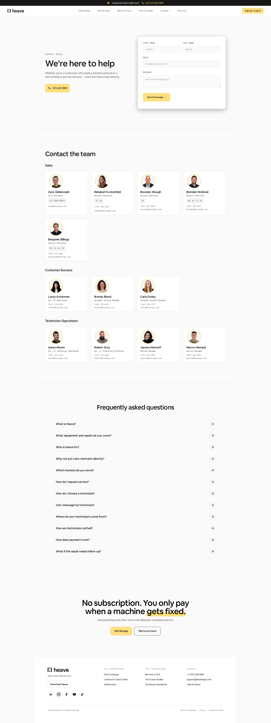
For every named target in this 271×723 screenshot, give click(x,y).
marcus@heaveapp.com (196, 358)
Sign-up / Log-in (253, 11)
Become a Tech (124, 10)
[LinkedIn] (51, 694)
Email (146, 57)
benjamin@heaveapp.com (59, 257)
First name (149, 43)
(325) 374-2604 (55, 254)
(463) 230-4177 (147, 304)
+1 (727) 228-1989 (195, 674)
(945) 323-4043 (55, 355)
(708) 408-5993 (193, 206)
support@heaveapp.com (199, 679)
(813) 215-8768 (55, 304)
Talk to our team (147, 631)
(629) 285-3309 (193, 355)
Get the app (121, 631)
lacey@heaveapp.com (57, 308)
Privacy (202, 710)
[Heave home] (16, 11)
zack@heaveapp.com (57, 206)
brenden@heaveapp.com (196, 209)
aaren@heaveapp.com (57, 358)
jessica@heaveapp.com (150, 358)
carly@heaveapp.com (149, 308)
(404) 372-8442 (101, 304)
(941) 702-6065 (101, 355)
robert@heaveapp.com (104, 358)
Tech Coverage (146, 10)
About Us (181, 10)
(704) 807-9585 (147, 206)
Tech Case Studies (154, 679)
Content (164, 10)
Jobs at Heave (194, 684)
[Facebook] (66, 694)
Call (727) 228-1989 (154, 3)
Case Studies (84, 10)
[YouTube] (74, 694)
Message (147, 72)
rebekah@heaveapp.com (104, 211)
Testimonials (110, 684)
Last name (188, 43)
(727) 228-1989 (147, 355)
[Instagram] (59, 694)
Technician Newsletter (156, 684)
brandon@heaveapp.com (150, 209)
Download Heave (59, 684)
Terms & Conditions (188, 710)
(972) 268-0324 (101, 207)
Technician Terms (216, 710)
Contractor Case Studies (116, 679)
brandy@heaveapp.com (104, 308)
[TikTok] (82, 694)
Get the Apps (104, 10)
